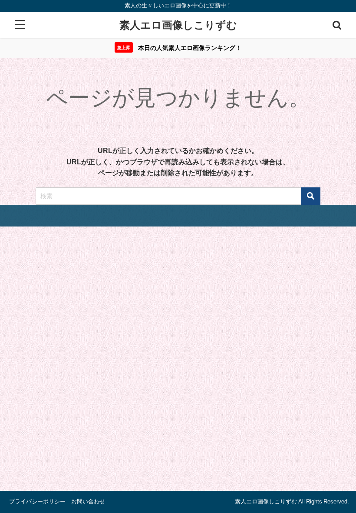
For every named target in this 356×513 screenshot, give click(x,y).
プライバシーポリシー (37, 501)
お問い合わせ (88, 501)
